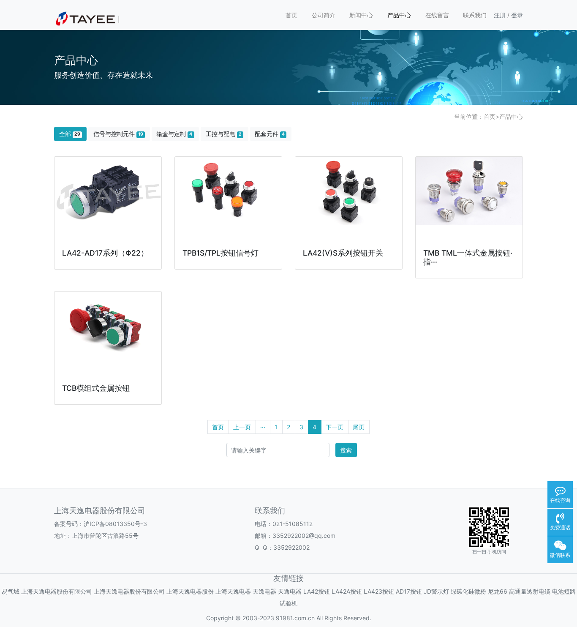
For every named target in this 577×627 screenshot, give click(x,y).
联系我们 (475, 15)
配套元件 (270, 133)
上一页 (242, 427)
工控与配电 (224, 133)
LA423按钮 (379, 591)
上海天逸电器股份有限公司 (56, 591)
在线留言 (437, 15)
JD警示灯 (436, 591)
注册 (500, 15)
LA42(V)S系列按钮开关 (343, 252)
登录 (517, 15)
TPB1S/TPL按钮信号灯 (220, 252)
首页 (291, 15)
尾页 (359, 427)
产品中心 (399, 15)
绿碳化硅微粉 (468, 591)
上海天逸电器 (233, 591)
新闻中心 (361, 15)
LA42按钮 (316, 591)
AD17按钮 (409, 591)
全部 (69, 133)
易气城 (10, 591)
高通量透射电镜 (529, 591)
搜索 (346, 450)
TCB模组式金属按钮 (96, 388)
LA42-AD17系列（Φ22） (105, 252)
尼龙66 (497, 591)
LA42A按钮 (347, 591)
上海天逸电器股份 (190, 591)
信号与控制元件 (118, 133)
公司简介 (323, 15)
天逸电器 (264, 591)
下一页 (334, 427)
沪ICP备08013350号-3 (115, 523)
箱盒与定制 (174, 133)
